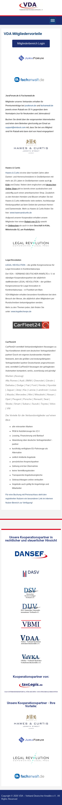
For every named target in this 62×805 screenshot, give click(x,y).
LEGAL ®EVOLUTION (15, 265)
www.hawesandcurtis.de (21, 213)
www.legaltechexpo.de (21, 311)
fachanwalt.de (47, 105)
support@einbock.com (15, 127)
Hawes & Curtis (12, 173)
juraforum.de (31, 105)
